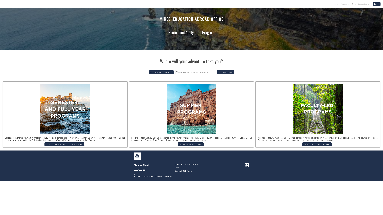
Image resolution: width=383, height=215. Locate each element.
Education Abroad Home (186, 164)
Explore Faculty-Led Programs (317, 144)
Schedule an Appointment (161, 72)
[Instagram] (247, 166)
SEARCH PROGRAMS (225, 72)
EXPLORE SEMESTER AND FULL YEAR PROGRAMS (64, 144)
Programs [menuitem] (345, 4)
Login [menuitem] (376, 4)
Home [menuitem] (335, 4)
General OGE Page (183, 171)
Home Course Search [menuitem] (361, 4)
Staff (177, 168)
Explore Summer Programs (191, 144)
